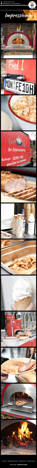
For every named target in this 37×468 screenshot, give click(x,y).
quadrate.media (22, 464)
